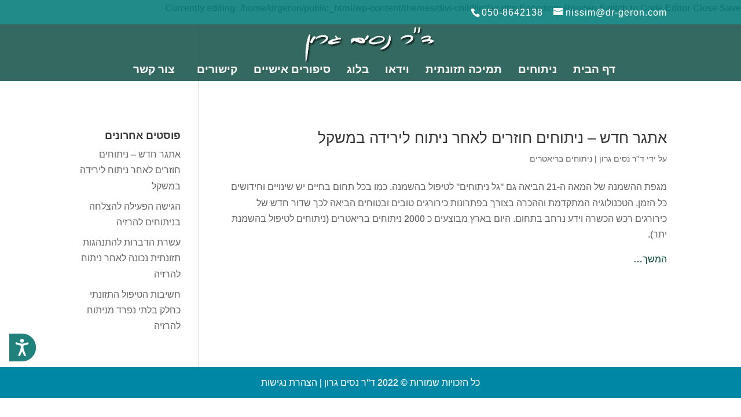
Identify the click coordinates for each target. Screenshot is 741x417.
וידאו (397, 70)
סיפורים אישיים (292, 70)
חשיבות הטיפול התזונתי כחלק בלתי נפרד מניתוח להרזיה (134, 310)
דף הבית (594, 70)
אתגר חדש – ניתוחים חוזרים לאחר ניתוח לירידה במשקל (492, 138)
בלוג (358, 70)
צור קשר (154, 70)
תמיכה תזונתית (463, 70)
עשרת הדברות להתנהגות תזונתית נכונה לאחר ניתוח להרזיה (131, 258)
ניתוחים (537, 70)
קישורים (217, 70)
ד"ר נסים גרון (621, 158)
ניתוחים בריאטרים (561, 158)
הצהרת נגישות (289, 382)
